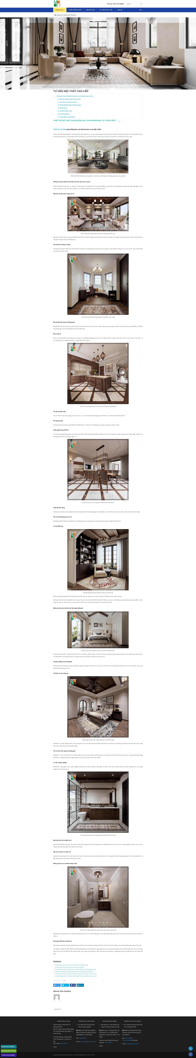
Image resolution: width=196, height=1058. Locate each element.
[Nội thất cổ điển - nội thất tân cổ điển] (57, 4)
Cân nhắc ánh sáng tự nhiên (68, 102)
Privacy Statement (79, 1055)
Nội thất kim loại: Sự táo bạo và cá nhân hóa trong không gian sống (75, 969)
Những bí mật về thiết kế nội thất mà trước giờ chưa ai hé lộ (75, 96)
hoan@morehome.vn (132, 1044)
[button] (139, 3)
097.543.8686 (129, 1038)
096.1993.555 (82, 1038)
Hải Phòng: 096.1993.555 (9, 1051)
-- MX (118, 121)
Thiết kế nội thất (59, 129)
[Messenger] (190, 1054)
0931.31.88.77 (64, 1043)
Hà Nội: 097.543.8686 (8, 1046)
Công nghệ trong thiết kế (67, 117)
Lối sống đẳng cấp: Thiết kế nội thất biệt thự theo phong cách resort (76, 976)
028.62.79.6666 (126, 1040)
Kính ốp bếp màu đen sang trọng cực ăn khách (69, 967)
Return (64, 980)
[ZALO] (190, 1048)
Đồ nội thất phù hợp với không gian (70, 105)
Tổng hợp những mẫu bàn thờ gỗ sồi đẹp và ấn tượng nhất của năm (76, 974)
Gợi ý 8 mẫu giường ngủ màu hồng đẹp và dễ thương (71, 965)
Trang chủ (59, 15)
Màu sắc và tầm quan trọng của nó (70, 99)
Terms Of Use (91, 1055)
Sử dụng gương (64, 114)
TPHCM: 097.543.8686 (8, 1055)
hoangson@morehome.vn (88, 1041)
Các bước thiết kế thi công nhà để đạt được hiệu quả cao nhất (74, 971)
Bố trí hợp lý (63, 108)
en (140, 10)
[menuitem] (59, 10)
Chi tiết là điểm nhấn (66, 111)
